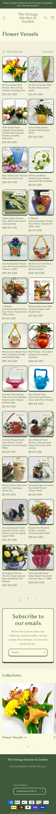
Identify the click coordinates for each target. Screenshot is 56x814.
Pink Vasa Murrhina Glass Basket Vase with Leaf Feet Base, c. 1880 (40, 576)
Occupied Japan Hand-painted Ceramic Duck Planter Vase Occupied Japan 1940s (13, 531)
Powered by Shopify (40, 812)
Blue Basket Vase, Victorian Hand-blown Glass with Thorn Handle (41, 397)
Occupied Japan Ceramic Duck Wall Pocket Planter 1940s (41, 488)
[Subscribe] (44, 652)
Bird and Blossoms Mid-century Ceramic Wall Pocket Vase (41, 309)
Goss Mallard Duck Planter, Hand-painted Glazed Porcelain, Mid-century (40, 443)
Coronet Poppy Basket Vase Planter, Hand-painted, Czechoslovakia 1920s (14, 443)
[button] (3, 18)
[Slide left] (21, 746)
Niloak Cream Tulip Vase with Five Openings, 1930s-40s (14, 488)
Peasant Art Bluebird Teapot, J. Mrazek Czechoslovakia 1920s (39, 530)
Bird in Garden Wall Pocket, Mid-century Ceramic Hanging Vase (13, 88)
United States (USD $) (27, 791)
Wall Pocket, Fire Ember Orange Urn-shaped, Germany (41, 354)
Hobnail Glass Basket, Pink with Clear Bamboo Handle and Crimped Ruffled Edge (14, 398)
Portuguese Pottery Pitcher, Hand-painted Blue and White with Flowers (13, 577)
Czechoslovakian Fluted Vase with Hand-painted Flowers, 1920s (14, 266)
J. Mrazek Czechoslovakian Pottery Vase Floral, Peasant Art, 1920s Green (14, 310)
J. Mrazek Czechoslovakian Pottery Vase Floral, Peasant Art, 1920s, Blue (41, 222)
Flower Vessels (12, 737)
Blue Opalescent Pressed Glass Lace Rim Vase (14, 177)
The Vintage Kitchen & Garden (24, 812)
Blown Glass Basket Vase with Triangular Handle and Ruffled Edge (14, 354)
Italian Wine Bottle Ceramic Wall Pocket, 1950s (39, 130)
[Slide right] (34, 746)
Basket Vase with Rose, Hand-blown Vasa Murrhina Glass (40, 266)
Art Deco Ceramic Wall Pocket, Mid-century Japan (40, 88)
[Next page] (36, 598)
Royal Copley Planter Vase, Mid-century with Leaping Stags (14, 221)
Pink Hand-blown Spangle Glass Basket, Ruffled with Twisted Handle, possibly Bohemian (13, 133)
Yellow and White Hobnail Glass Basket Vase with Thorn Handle (41, 178)
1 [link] (19, 598)
